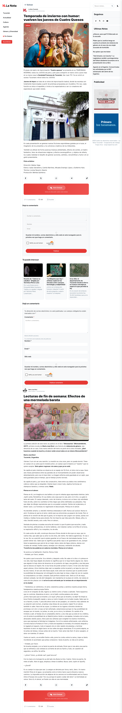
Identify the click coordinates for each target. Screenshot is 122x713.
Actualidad (7, 18)
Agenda (6, 27)
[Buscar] (112, 5)
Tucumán (6, 13)
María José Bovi (32, 389)
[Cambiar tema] (118, 6)
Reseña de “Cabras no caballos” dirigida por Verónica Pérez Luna (32, 281)
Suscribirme (7, 42)
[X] (100, 21)
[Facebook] (96, 21)
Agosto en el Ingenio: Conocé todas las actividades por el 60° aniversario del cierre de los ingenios (106, 70)
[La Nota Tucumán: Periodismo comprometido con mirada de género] (9, 5)
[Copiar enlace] (87, 178)
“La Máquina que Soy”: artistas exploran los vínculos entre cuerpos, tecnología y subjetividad (56, 281)
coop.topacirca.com (110, 145)
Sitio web (27, 357)
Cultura (5, 22)
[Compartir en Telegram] (71, 178)
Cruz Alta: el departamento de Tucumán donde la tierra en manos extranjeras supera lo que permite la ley (79, 283)
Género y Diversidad (10, 31)
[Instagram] (103, 21)
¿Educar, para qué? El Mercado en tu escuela (105, 35)
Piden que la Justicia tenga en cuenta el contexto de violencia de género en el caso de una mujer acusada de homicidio (105, 44)
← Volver (28, 5)
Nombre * (28, 341)
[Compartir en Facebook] (25, 178)
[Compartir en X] (41, 178)
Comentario (29, 317)
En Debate (8, 36)
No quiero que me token (101, 52)
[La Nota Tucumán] (25, 10)
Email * (27, 349)
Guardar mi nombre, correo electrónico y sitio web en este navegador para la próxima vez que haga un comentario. (53, 236)
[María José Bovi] (25, 390)
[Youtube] (107, 21)
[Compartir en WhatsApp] (56, 178)
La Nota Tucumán (33, 9)
